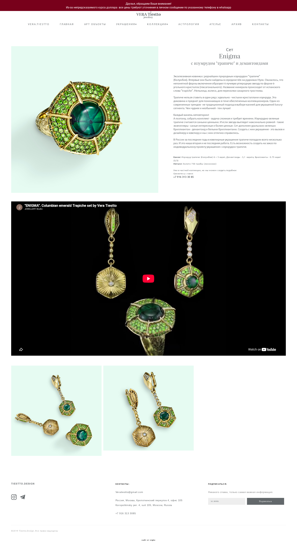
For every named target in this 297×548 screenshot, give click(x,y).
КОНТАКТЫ (260, 24)
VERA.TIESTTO (39, 24)
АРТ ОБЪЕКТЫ (95, 24)
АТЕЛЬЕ (215, 24)
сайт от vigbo (148, 540)
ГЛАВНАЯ (67, 24)
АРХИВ (237, 24)
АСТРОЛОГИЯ (188, 24)
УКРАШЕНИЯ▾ (126, 24)
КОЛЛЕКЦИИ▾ (157, 24)
